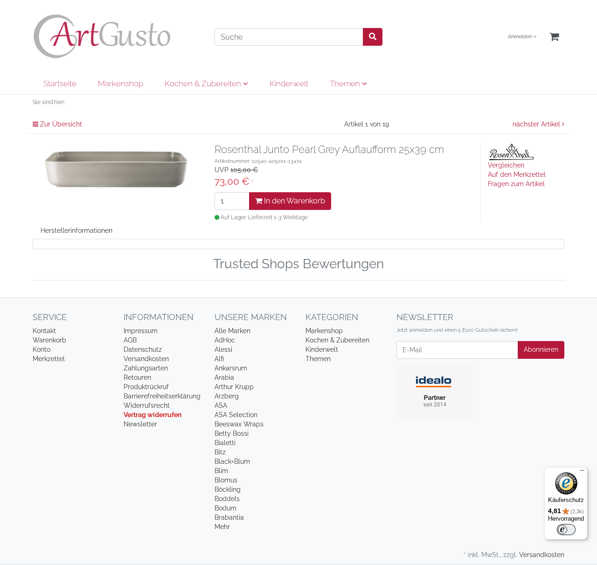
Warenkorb (49, 340)
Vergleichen (506, 165)
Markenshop (120, 83)
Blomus (226, 480)
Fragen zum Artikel (516, 184)
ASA (221, 405)
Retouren (137, 377)
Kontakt (44, 331)
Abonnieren (541, 349)
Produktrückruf (146, 387)
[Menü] (582, 472)
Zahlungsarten (146, 368)
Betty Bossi (232, 433)
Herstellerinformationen (76, 230)
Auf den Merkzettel (517, 174)
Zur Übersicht (60, 124)
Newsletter (140, 424)
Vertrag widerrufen (152, 415)
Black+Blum (232, 461)
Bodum (225, 508)
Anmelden (520, 37)
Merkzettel (49, 359)
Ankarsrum (231, 368)
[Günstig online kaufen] (117, 36)
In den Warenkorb (293, 200)
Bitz (220, 452)
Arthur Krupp (234, 387)
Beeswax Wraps (239, 424)
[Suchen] (372, 37)
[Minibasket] (554, 37)
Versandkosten (146, 359)
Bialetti (225, 442)
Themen (346, 83)
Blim (221, 470)
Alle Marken (232, 331)
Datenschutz (143, 349)
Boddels (227, 498)
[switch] (566, 529)
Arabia (224, 377)
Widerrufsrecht (147, 405)
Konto (41, 349)
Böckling (228, 489)
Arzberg (227, 396)
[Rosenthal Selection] (511, 151)
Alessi (223, 349)
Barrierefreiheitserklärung (162, 396)
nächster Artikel (537, 124)
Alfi (219, 359)
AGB (130, 340)
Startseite (59, 83)
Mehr (222, 526)
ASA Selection (236, 415)
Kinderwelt (289, 83)
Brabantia (229, 517)
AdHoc (225, 340)
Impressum (141, 331)
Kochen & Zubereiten (204, 83)
